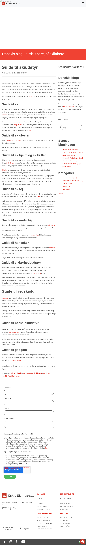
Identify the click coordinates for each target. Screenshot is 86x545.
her (46, 448)
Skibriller (4, 170)
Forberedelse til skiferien (32, 373)
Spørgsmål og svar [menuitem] (43, 509)
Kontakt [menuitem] (40, 504)
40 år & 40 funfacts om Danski (73, 158)
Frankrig (67, 189)
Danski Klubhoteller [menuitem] (67, 506)
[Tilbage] (13, 4)
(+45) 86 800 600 (9, 507)
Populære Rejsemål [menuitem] (45, 513)
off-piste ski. (18, 125)
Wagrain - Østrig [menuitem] (42, 517)
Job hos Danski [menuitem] (42, 506)
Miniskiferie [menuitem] (64, 509)
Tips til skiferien (14, 376)
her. (30, 130)
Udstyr (13, 373)
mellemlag (34, 235)
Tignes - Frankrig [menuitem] (42, 526)
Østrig (66, 186)
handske (52, 248)
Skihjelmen (10, 163)
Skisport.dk (10, 140)
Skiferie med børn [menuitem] (66, 517)
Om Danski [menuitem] (41, 494)
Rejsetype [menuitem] (64, 513)
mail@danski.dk (68, 107)
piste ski (4, 115)
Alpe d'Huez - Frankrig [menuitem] (44, 523)
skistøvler (19, 140)
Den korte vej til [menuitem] (67, 494)
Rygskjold (5, 298)
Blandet (19, 373)
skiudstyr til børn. (14, 332)
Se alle (60, 193)
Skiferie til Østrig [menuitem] (66, 498)
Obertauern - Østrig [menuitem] (44, 520)
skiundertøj (51, 225)
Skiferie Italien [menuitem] (65, 504)
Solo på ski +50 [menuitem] (65, 523)
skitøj (38, 197)
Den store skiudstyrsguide (71, 161)
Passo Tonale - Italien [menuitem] (44, 529)
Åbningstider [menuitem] (41, 501)
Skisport (31, 96)
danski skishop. (17, 360)
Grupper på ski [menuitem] (65, 526)
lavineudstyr (37, 273)
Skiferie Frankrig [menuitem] (66, 501)
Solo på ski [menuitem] (64, 520)
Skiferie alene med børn (71, 150)
